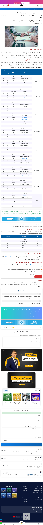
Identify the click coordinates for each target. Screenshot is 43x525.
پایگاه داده (24, 134)
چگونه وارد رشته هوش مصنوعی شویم (17, 403)
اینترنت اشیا (24, 195)
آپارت (17, 517)
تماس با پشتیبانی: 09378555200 (36, 511)
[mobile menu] (41, 6)
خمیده (37, 426)
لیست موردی (28, 426)
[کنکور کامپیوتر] (21, 5)
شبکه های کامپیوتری (24, 149)
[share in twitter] (17, 331)
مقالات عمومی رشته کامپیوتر (32, 335)
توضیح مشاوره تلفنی (24, 3)
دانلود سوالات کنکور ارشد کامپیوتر (35, 403)
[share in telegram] (20, 331)
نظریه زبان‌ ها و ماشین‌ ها (24, 175)
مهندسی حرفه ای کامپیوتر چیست (17, 57)
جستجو (38, 6)
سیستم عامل (24, 136)
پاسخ (7, 450)
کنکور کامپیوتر (38, 9)
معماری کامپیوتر (24, 119)
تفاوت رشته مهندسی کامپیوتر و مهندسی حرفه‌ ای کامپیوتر (24, 277)
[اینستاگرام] (1, 521)
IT (39, 344)
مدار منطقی (24, 102)
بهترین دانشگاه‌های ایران (38, 499)
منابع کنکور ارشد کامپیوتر (38, 494)
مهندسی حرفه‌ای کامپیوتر (31, 474)
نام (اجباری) (39, 415)
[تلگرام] (1, 519)
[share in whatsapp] (19, 331)
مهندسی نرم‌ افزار (24, 158)
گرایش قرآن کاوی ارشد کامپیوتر (26, 403)
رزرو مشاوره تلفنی (17, 3)
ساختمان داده (24, 117)
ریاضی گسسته (24, 98)
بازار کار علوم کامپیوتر (7, 402)
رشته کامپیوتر (40, 497)
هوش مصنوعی (24, 178)
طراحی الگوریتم (24, 139)
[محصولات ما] (21, 524)
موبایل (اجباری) (38, 420)
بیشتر (39, 346)
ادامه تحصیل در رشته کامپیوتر (23, 335)
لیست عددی (25, 426)
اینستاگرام (19, 517)
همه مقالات (6, 390)
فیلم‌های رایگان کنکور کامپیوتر (38, 490)
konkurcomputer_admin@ (27, 314)
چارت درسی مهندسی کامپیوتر (33, 265)
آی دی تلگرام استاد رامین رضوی (37, 507)
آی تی (41, 495)
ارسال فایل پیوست (37, 437)
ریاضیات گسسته (25, 492)
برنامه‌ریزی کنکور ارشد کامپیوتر (37, 492)
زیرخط (35, 426)
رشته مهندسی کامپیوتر (9, 256)
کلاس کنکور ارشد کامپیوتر (38, 488)
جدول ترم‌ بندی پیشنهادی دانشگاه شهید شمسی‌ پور (28, 224)
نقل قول (33, 426)
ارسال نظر (5, 440)
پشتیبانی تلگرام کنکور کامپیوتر (37, 509)
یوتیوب (14, 517)
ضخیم (40, 426)
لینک (30, 426)
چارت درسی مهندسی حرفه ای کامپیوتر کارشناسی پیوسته (26, 9)
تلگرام (22, 517)
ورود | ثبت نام (3, 5)
